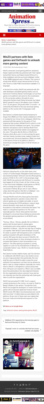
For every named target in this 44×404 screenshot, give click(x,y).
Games (16, 310)
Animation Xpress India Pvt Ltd (28, 391)
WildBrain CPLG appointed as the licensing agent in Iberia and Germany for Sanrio (22, 321)
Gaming (21, 310)
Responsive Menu (40, 11)
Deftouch (10, 310)
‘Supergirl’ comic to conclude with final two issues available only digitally (22, 330)
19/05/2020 (7, 67)
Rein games (28, 310)
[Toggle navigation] (4, 35)
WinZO (35, 310)
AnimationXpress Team (19, 67)
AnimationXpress (31, 389)
